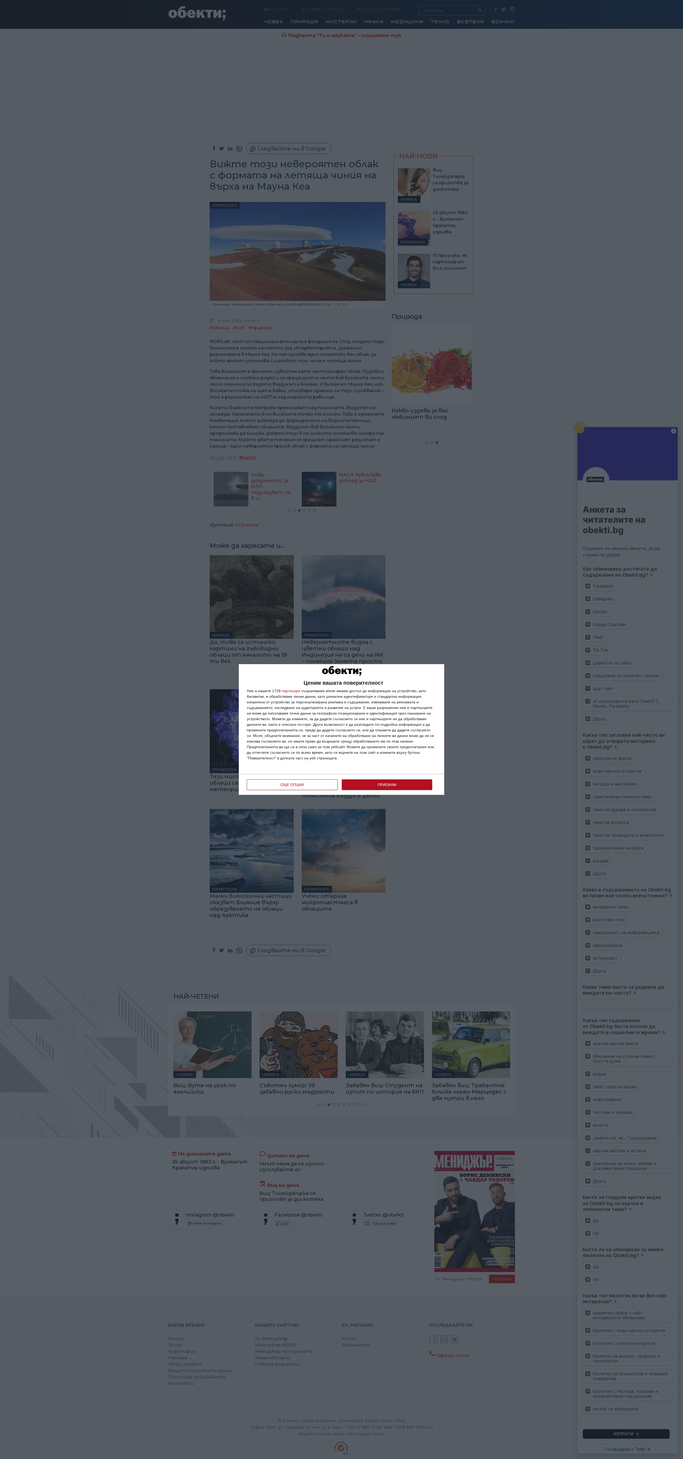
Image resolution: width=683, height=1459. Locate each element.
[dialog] (341, 729)
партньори (291, 691)
